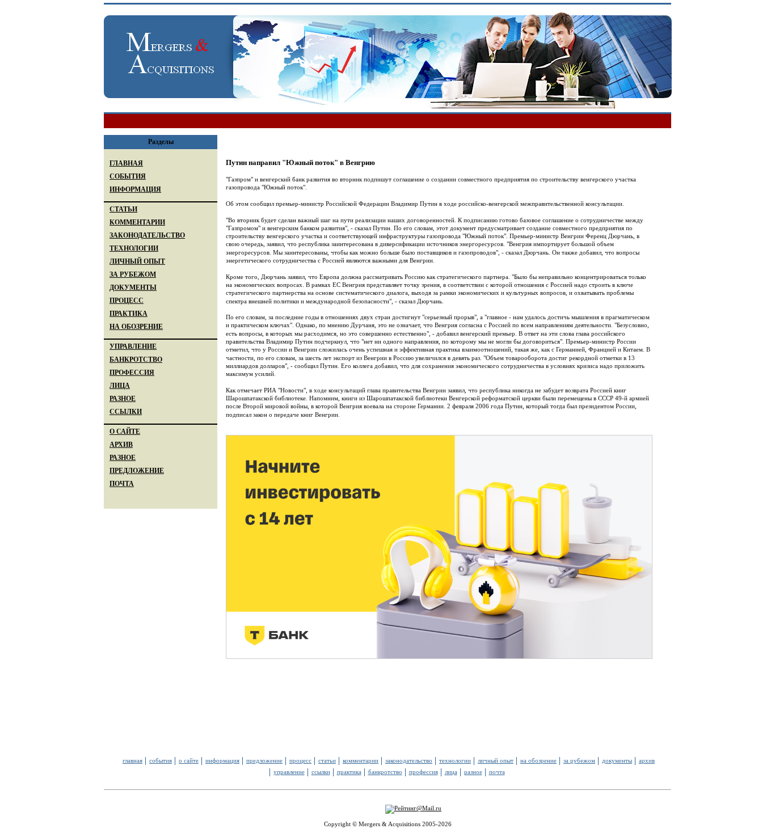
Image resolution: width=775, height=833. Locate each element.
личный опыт (495, 760)
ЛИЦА (119, 386)
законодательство (408, 760)
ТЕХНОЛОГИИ (133, 248)
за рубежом (579, 760)
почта (497, 771)
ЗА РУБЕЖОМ (132, 274)
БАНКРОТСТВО (135, 359)
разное (473, 771)
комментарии (360, 760)
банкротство (385, 771)
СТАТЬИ (123, 209)
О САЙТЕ (124, 431)
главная (132, 760)
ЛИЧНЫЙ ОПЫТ (137, 261)
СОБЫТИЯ (127, 176)
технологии (455, 760)
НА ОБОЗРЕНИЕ (136, 327)
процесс (300, 760)
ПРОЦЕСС (126, 301)
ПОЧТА (121, 484)
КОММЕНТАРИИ (137, 222)
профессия (423, 771)
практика (349, 771)
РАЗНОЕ (122, 399)
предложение (264, 760)
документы (617, 760)
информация (222, 760)
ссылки (320, 771)
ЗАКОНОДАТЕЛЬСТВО (147, 235)
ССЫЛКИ (125, 412)
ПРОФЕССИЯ (131, 373)
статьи (327, 760)
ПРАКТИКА (128, 314)
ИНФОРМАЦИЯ (135, 189)
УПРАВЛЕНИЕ (133, 346)
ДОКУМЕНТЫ (133, 287)
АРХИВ (121, 445)
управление (289, 771)
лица (451, 771)
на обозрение (538, 760)
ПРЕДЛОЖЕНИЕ (136, 471)
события (160, 760)
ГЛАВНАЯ (126, 163)
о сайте (189, 760)
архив (647, 760)
